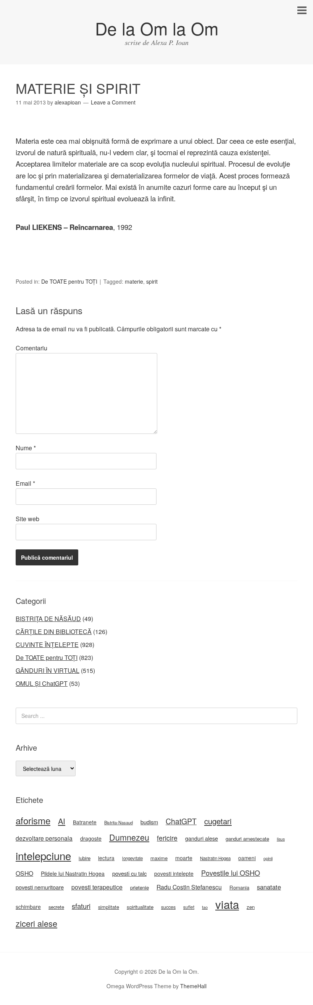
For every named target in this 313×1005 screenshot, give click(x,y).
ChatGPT (181, 821)
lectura (106, 858)
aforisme (33, 820)
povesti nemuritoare (40, 887)
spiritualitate (140, 906)
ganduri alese (201, 838)
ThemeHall (193, 986)
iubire (84, 858)
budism (149, 822)
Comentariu (31, 348)
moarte (183, 858)
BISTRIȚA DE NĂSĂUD (48, 618)
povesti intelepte (174, 873)
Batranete (85, 822)
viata (227, 904)
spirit (152, 281)
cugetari (218, 821)
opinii (268, 858)
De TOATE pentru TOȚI (69, 281)
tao (205, 907)
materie (134, 281)
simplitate (108, 906)
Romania (239, 887)
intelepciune (43, 855)
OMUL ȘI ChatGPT (42, 683)
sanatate (269, 886)
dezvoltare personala (44, 838)
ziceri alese (36, 923)
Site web (27, 518)
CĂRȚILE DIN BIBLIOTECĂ (54, 631)
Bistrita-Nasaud (118, 822)
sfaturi (81, 906)
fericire (167, 838)
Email (25, 483)
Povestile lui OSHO (230, 873)
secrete (56, 906)
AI (61, 821)
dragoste (91, 838)
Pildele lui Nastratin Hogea (73, 873)
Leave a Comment (113, 102)
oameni (247, 858)
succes (168, 907)
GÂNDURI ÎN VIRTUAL (47, 670)
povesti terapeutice (97, 887)
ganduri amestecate (247, 838)
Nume (26, 447)
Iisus (281, 839)
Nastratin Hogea (215, 858)
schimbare (28, 906)
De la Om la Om (156, 28)
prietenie (139, 887)
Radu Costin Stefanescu (189, 887)
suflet (188, 907)
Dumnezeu (129, 837)
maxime (159, 858)
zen (251, 906)
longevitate (132, 858)
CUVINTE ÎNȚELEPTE (47, 644)
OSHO (24, 873)
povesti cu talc (129, 873)
